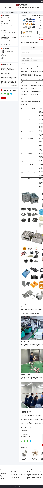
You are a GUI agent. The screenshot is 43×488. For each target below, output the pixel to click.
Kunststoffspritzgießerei (9, 57)
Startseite (2, 12)
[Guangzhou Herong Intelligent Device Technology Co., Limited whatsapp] (5, 94)
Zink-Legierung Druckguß (6, 35)
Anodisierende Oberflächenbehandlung (8, 40)
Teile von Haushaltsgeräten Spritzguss (9, 20)
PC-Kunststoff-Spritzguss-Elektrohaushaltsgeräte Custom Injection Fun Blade (35, 459)
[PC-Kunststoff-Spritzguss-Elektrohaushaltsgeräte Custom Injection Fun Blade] (35, 453)
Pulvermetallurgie (4, 44)
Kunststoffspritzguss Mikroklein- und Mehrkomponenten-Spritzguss (34, 478)
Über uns (17, 7)
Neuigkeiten (2, 478)
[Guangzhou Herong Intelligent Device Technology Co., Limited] (21, 5)
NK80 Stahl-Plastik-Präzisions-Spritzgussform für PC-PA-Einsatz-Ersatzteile (17, 472)
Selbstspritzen (4, 17)
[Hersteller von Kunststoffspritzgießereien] (29, 23)
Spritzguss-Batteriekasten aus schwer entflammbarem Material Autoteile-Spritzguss (34, 475)
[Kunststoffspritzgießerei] (2, 58)
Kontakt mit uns (3, 476)
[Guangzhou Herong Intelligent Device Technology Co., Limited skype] (11, 94)
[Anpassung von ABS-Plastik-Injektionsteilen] (2, 54)
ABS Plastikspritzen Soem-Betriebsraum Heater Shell (25, 459)
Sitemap (1, 479)
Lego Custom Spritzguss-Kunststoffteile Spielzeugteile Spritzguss (34, 472)
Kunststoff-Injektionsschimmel (14, 12)
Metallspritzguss (4, 30)
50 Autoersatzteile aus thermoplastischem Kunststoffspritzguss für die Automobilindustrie (16, 478)
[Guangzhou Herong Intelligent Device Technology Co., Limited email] (2, 94)
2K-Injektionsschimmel (5, 25)
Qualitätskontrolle (34, 7)
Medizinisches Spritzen (5, 23)
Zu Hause (5, 7)
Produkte (11, 7)
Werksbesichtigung (24, 7)
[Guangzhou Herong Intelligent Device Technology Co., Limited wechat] (8, 94)
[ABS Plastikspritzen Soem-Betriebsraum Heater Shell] (25, 453)
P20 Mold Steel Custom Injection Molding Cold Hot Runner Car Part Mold (18, 475)
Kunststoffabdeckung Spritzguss (33, 427)
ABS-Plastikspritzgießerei (9, 51)
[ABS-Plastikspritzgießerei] (2, 51)
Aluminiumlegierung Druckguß (7, 32)
